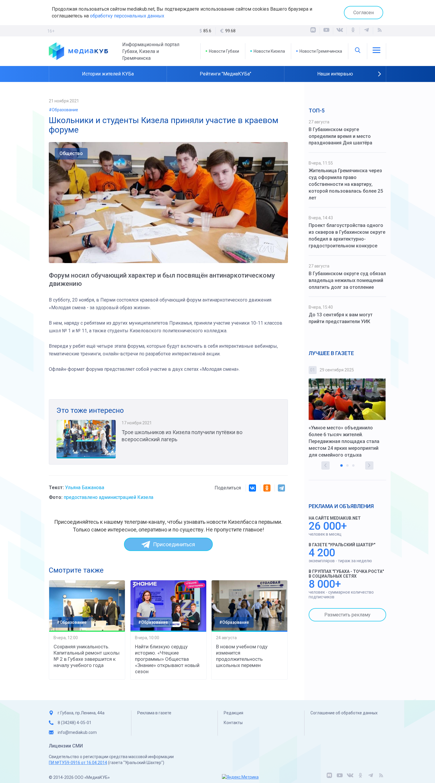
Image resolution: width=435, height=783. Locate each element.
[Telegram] (281, 488)
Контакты (233, 722)
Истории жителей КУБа (108, 74)
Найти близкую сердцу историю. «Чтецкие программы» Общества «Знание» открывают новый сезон (167, 659)
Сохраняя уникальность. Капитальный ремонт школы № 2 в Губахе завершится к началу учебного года (87, 656)
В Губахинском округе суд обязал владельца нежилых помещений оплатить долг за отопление (347, 280)
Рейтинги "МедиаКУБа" (225, 74)
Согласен (363, 12)
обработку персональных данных (127, 16)
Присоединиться (174, 544)
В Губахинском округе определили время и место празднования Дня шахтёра (340, 136)
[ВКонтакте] (339, 30)
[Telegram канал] (366, 30)
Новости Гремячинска (320, 51)
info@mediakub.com (77, 732)
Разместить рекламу (347, 615)
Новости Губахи (224, 51)
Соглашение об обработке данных (344, 712)
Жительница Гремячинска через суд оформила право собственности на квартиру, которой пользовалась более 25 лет (346, 184)
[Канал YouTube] (326, 30)
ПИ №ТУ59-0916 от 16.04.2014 (78, 762)
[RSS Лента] (379, 30)
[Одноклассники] (353, 30)
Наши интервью (335, 74)
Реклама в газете (154, 712)
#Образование (63, 109)
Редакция (233, 712)
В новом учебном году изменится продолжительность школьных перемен (242, 656)
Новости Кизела (269, 51)
